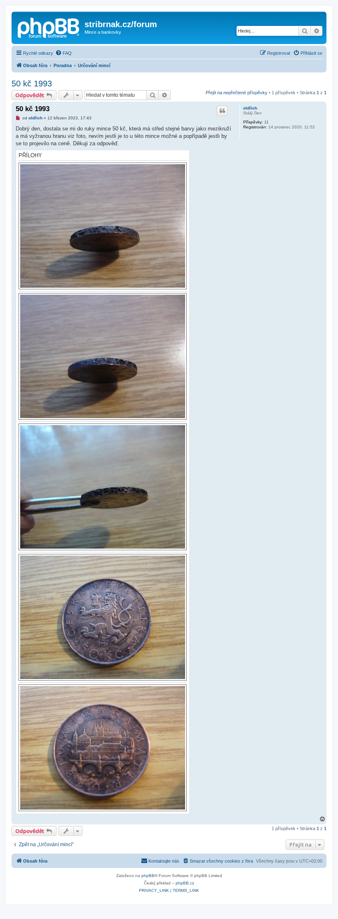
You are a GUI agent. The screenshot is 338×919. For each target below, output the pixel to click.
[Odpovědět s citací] (222, 111)
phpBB (148, 875)
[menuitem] (63, 53)
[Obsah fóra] (49, 27)
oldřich (250, 108)
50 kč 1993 (32, 83)
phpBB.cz (185, 883)
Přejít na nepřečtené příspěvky (237, 92)
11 (266, 122)
